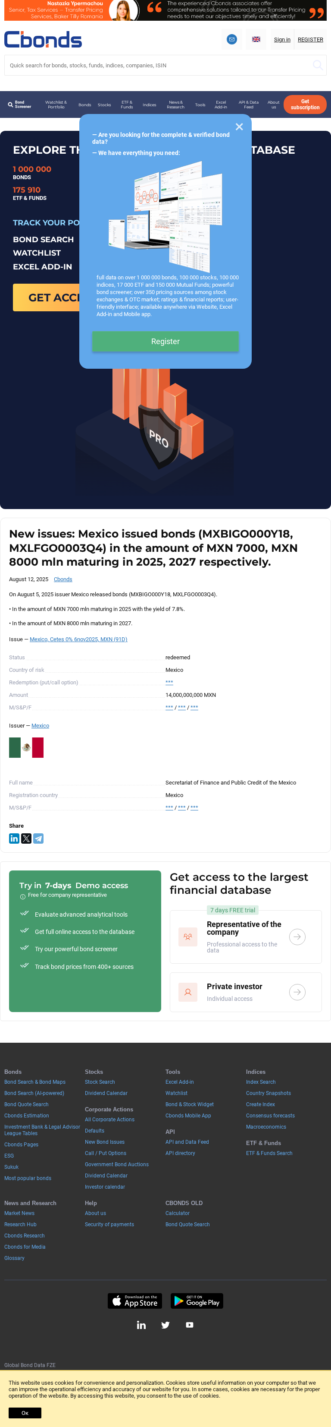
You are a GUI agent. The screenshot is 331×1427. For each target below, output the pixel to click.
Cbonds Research (24, 1236)
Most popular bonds (27, 1178)
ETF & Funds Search (269, 1153)
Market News (19, 1213)
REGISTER (310, 39)
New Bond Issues (105, 1142)
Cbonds (63, 579)
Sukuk (11, 1167)
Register (165, 341)
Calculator (178, 1213)
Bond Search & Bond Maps (35, 1082)
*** (169, 682)
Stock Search (100, 1082)
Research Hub (20, 1224)
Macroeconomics (266, 1127)
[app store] (135, 1301)
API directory (180, 1153)
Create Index (260, 1104)
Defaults (94, 1131)
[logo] (43, 39)
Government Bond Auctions (117, 1164)
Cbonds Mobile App (188, 1116)
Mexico (40, 725)
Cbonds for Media (25, 1247)
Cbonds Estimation (26, 1116)
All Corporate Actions (109, 1120)
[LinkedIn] (14, 838)
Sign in (282, 39)
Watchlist (176, 1093)
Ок (25, 1413)
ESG (9, 1156)
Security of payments (109, 1224)
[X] (26, 838)
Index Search (261, 1082)
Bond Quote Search (26, 1104)
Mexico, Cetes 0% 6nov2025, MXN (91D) (79, 639)
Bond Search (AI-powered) (34, 1093)
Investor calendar (105, 1187)
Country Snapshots (268, 1093)
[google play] (197, 1301)
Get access (63, 297)
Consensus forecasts (270, 1116)
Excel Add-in (221, 104)
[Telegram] (38, 838)
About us (274, 104)
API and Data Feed (187, 1142)
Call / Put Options (105, 1153)
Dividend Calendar (106, 1093)
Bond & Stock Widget (190, 1104)
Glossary (14, 1258)
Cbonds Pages (21, 1145)
